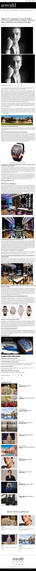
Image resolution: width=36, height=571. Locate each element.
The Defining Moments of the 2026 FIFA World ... (26, 398)
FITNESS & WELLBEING (21, 546)
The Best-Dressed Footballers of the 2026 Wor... (26, 497)
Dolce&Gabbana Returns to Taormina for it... (25, 386)
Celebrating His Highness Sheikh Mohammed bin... (26, 484)
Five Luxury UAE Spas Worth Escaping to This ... (27, 447)
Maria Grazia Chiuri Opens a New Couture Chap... (26, 435)
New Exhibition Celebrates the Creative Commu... (25, 423)
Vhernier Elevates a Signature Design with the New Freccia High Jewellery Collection (26, 529)
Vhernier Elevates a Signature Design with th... (25, 460)
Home (3, 10)
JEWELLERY (21, 458)
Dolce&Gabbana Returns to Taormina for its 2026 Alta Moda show (9, 529)
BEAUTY (21, 10)
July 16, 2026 (20, 531)
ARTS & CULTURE (21, 421)
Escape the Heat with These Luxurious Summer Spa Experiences (26, 549)
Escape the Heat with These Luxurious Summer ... (25, 411)
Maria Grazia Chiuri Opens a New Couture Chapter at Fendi (9, 548)
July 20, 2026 (2, 531)
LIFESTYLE (26, 10)
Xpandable (25, 569)
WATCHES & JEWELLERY (14, 10)
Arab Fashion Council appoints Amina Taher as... (25, 472)
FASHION (7, 10)
